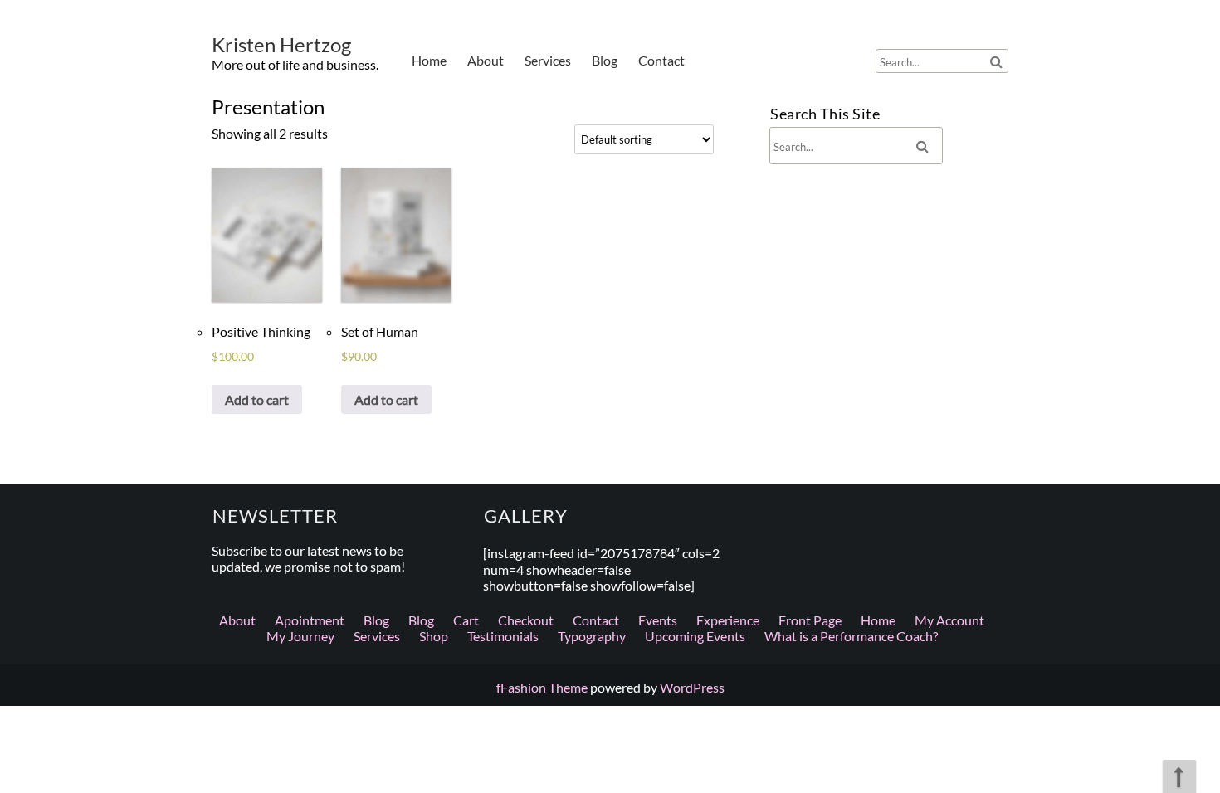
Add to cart (257, 399)
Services (548, 60)
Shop (433, 636)
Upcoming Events (695, 636)
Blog (604, 60)
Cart (466, 620)
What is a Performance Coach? (851, 636)
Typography (592, 636)
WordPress (692, 687)
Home (429, 60)
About (485, 60)
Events (657, 620)
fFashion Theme (542, 687)
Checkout (526, 620)
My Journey (300, 636)
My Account (949, 620)
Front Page (810, 620)
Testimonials (503, 636)
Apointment (309, 620)
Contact (661, 60)
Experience (727, 620)
